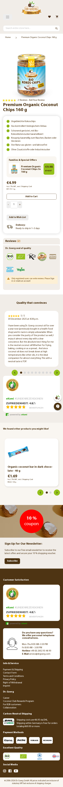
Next (57, 373)
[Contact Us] (57, 406)
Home (8, 37)
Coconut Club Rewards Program (18, 701)
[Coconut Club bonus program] (57, 397)
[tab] (31, 241)
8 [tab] (47, 373)
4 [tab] (32, 373)
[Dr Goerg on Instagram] (4, 771)
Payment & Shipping (13, 670)
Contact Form (10, 673)
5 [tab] (36, 373)
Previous (15, 373)
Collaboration (9, 708)
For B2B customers (12, 705)
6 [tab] (39, 373)
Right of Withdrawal (12, 683)
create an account (23, 281)
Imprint (6, 686)
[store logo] (31, 8)
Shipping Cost (26, 186)
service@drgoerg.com (36, 654)
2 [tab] (25, 373)
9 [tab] (50, 373)
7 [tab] (43, 373)
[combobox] (31, 28)
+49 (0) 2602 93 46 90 (36, 651)
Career (6, 698)
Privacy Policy (9, 679)
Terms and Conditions (13, 676)
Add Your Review (37, 100)
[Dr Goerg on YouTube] (16, 771)
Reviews (12, 241)
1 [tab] (21, 373)
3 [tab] (28, 373)
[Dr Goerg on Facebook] (9, 771)
